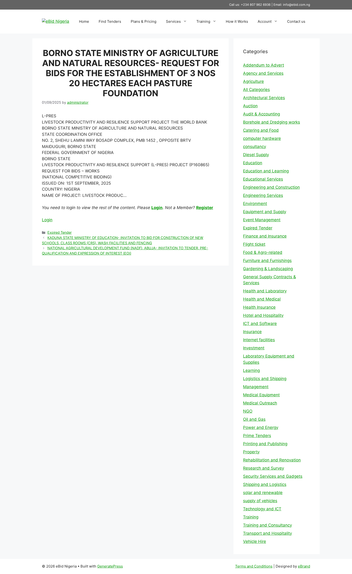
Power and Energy (260, 427)
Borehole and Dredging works (271, 122)
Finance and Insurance (265, 236)
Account (265, 21)
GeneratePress (110, 566)
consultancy (254, 146)
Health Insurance (259, 307)
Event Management (261, 219)
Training (203, 21)
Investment (253, 348)
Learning (251, 370)
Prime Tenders (257, 435)
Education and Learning (266, 171)
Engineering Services (263, 195)
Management (255, 386)
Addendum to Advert (263, 65)
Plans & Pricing (143, 21)
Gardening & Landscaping (268, 268)
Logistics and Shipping (264, 378)
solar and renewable (263, 492)
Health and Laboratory (265, 291)
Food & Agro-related (262, 252)
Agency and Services (263, 73)
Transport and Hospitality (267, 533)
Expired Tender (59, 232)
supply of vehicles (260, 500)
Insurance (252, 331)
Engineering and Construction (271, 187)
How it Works (237, 21)
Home (84, 21)
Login (157, 207)
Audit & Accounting (261, 114)
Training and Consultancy (267, 525)
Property (251, 451)
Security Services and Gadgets (272, 476)
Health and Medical (262, 299)
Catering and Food (261, 130)
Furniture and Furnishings (267, 260)
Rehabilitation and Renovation (272, 460)
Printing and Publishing (265, 443)
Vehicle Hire (254, 541)
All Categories (256, 89)
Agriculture (253, 81)
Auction (250, 105)
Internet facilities (259, 339)
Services (173, 21)
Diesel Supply (256, 154)
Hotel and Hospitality (263, 315)
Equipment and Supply (264, 211)
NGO (247, 411)
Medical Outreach (260, 403)
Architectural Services (264, 97)
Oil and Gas (254, 419)
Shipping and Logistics (264, 484)
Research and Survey (263, 468)
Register (204, 207)
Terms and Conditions (254, 566)
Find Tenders (110, 21)
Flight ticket (254, 244)
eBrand (304, 566)
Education (252, 162)
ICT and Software (260, 323)
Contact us (296, 21)
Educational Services (263, 179)
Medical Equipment (261, 394)
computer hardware (262, 138)
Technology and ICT (262, 508)
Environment (255, 203)
